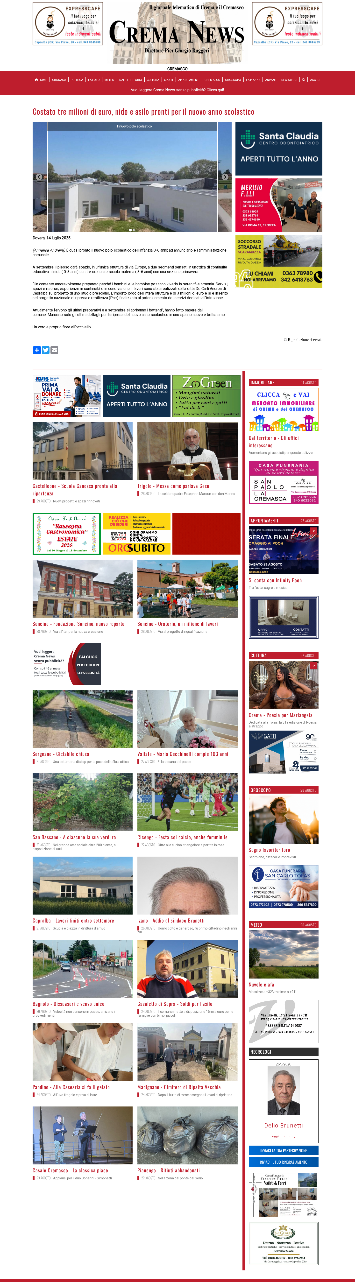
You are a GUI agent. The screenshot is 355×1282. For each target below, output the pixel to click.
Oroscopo (233, 80)
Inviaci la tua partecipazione (283, 1150)
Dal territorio (130, 80)
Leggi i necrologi (283, 1136)
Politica (77, 80)
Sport (168, 80)
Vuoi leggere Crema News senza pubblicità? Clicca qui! (177, 90)
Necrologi (289, 80)
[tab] (130, 230)
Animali (270, 80)
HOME (42, 80)
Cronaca (59, 80)
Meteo (109, 80)
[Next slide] (225, 177)
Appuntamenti (188, 80)
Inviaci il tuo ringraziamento (283, 1162)
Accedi (315, 80)
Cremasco (212, 80)
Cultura (153, 80)
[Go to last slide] (39, 177)
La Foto (94, 80)
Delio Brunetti (283, 1125)
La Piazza (253, 80)
